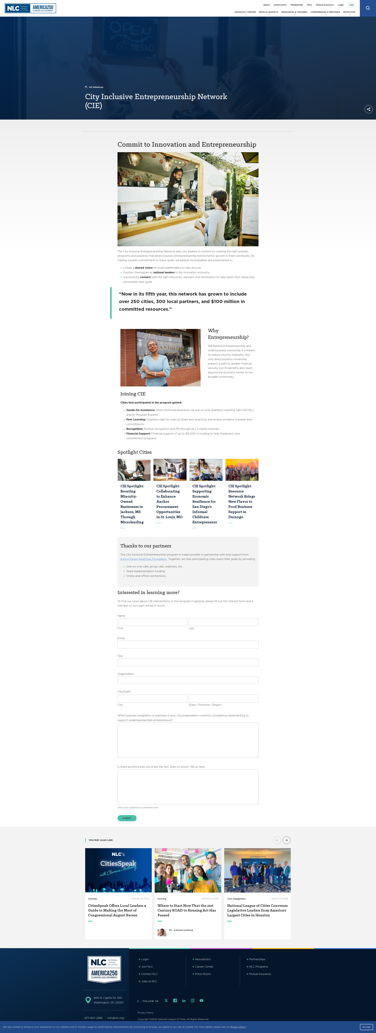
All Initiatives (96, 87)
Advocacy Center (245, 12)
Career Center (204, 966)
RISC (309, 5)
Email (121, 638)
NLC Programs (258, 966)
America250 (280, 5)
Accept (366, 1027)
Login (341, 5)
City (120, 704)
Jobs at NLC (149, 981)
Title (120, 656)
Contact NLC (149, 974)
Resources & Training (294, 12)
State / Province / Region (205, 704)
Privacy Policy (238, 1027)
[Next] (286, 840)
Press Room (203, 974)
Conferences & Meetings (325, 12)
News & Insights (268, 12)
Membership (297, 5)
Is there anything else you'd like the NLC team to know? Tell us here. (161, 766)
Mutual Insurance (325, 5)
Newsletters (203, 959)
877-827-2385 (94, 1017)
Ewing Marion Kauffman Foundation (143, 559)
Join (351, 5)
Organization (126, 673)
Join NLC (147, 966)
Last (191, 628)
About (266, 5)
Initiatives (349, 12)
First (120, 628)
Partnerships (257, 959)
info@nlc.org (116, 1017)
